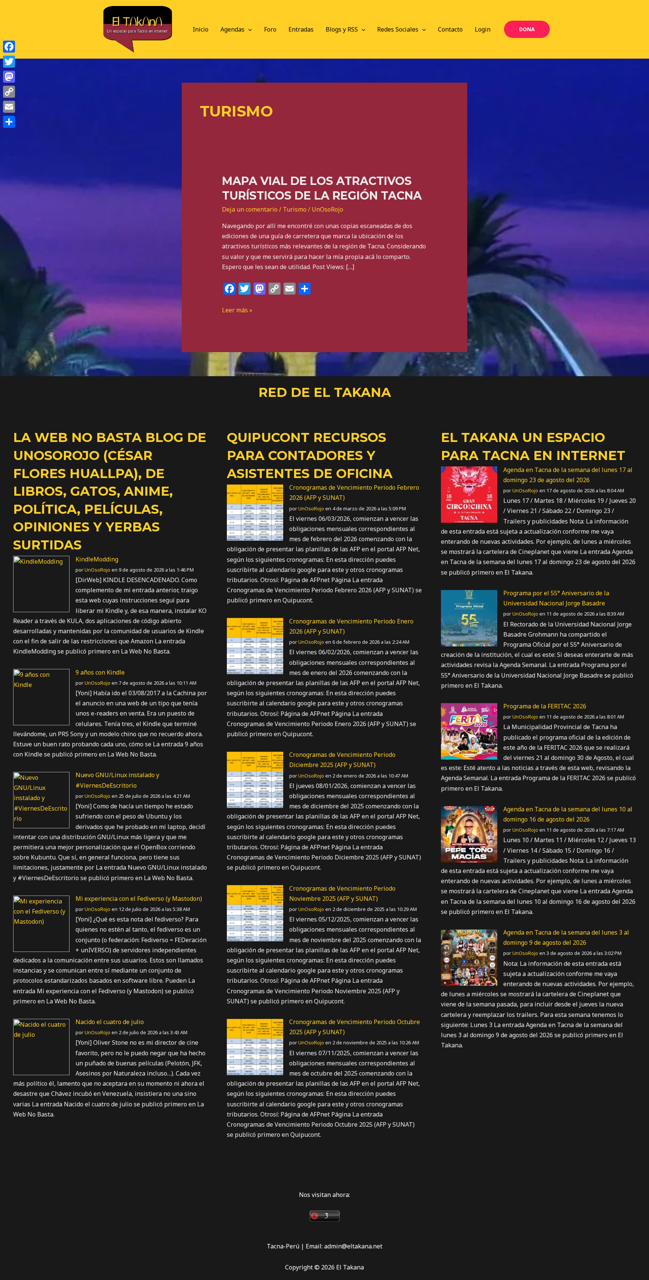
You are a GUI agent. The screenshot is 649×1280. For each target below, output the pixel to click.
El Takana (479, 437)
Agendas (232, 29)
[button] (248, 29)
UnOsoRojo (97, 569)
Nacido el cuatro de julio (109, 1022)
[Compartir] (9, 121)
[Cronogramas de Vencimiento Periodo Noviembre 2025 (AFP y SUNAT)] (255, 913)
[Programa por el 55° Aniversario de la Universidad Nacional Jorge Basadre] (469, 617)
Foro (270, 29)
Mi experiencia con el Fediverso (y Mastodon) (138, 898)
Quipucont (268, 437)
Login (483, 29)
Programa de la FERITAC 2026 (544, 706)
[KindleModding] (41, 583)
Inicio (200, 29)
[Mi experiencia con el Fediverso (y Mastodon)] (41, 923)
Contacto (450, 29)
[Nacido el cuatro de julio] (41, 1046)
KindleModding (96, 559)
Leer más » (237, 309)
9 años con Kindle (100, 672)
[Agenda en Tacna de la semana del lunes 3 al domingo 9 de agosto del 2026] (469, 957)
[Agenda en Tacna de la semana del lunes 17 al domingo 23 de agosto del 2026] (469, 494)
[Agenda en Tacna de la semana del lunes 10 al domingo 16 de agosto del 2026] (469, 833)
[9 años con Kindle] (41, 697)
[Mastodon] (9, 76)
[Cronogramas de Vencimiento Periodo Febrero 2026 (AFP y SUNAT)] (255, 512)
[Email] (9, 106)
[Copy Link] (9, 91)
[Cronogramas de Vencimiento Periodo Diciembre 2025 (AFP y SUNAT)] (255, 779)
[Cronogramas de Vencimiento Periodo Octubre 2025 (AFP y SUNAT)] (255, 1046)
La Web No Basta (77, 437)
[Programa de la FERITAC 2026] (469, 730)
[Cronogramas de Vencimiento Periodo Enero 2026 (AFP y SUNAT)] (255, 646)
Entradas (301, 29)
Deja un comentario (250, 209)
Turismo (294, 209)
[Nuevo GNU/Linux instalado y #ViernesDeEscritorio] (41, 800)
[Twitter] (9, 61)
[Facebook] (9, 46)
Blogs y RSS (342, 29)
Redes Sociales (397, 29)
